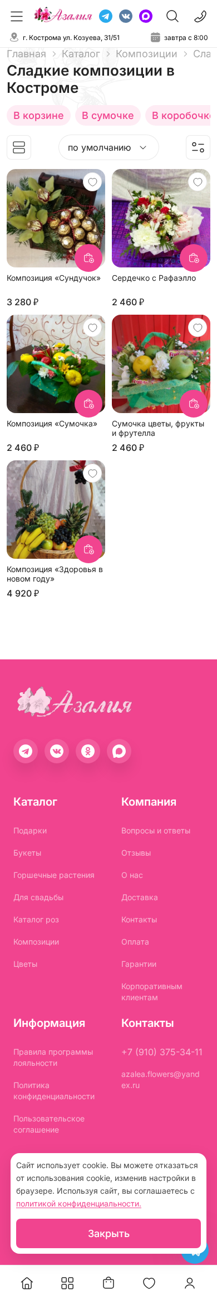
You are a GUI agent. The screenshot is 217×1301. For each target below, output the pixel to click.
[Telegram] (105, 16)
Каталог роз (36, 919)
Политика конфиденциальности (54, 1090)
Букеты (27, 852)
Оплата (135, 941)
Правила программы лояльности (53, 1057)
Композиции (36, 941)
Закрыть (109, 1233)
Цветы (25, 964)
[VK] (125, 16)
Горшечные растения (54, 875)
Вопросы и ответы (155, 830)
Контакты (139, 919)
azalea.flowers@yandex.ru (160, 1079)
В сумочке (108, 115)
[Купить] (88, 258)
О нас (132, 875)
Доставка (139, 897)
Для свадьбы (38, 897)
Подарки (30, 830)
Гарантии (138, 964)
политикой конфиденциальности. (78, 1203)
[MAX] (145, 16)
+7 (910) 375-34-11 (162, 1051)
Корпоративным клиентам (152, 991)
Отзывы (136, 852)
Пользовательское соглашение (49, 1124)
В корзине (38, 115)
